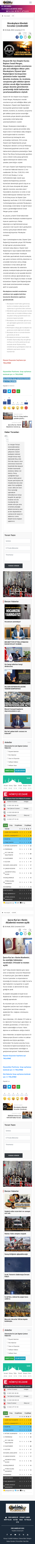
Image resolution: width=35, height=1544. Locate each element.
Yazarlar (26, 11)
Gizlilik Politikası (13, 1538)
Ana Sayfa (7, 16)
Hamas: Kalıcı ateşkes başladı (15, 1234)
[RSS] (23, 1534)
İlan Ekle (25, 1541)
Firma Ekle (19, 1541)
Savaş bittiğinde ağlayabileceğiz (16, 1254)
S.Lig (5, 825)
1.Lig (10, 825)
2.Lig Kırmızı (18, 825)
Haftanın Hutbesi (13, 762)
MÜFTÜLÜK (8, 1520)
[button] (29, 573)
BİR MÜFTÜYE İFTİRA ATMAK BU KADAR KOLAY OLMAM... (16, 643)
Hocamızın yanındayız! (13, 622)
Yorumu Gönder (13, 566)
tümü (29, 742)
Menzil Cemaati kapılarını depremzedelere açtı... (14, 710)
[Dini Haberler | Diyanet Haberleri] (7, 2)
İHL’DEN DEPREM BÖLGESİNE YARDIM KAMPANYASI (15, 688)
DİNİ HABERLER (13, 1517)
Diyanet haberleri (14, 751)
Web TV (18, 11)
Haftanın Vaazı (13, 765)
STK (13, 16)
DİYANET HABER (25, 1517)
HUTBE (15, 1520)
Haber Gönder (11, 1541)
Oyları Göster (20, 770)
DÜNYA (14, 912)
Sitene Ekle (22, 1538)
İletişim (29, 1538)
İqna (8, 1081)
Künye (5, 1538)
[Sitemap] (27, 1534)
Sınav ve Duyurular (14, 758)
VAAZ (21, 1520)
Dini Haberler (10, 386)
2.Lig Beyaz (27, 825)
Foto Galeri (11, 11)
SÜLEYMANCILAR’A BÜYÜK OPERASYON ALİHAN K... (16, 9)
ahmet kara (6, 436)
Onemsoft (20, 1531)
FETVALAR (27, 1520)
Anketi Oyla (9, 770)
